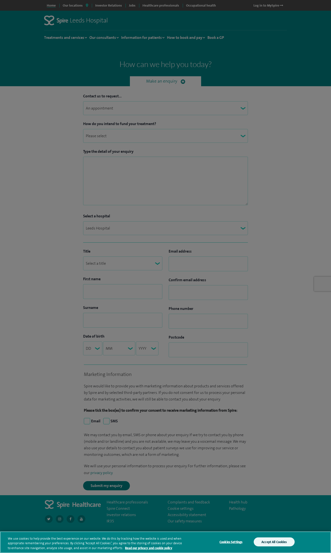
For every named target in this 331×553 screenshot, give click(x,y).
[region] (165, 542)
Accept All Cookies (274, 542)
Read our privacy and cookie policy (148, 548)
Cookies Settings (231, 542)
